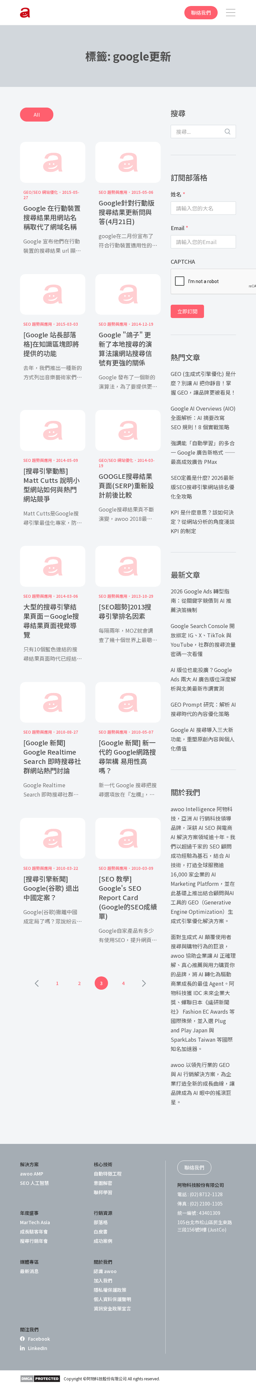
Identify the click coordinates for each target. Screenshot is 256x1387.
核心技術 (103, 1164)
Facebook (39, 1338)
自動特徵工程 (108, 1173)
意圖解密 (103, 1183)
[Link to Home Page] (25, 13)
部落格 (101, 1222)
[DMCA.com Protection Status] (40, 1379)
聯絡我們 (201, 12)
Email (179, 228)
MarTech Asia (35, 1222)
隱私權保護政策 (110, 1289)
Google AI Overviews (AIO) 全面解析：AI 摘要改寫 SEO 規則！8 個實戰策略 (203, 417)
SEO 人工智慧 (34, 1183)
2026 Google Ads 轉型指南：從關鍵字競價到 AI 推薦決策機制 (201, 600)
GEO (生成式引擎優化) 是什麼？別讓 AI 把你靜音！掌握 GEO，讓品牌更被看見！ (203, 383)
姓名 (178, 194)
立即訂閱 (187, 311)
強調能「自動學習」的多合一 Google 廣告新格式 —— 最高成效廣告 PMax (203, 452)
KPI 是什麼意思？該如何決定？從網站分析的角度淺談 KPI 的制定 (203, 521)
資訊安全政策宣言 (112, 1308)
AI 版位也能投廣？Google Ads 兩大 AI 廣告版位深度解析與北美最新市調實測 (203, 679)
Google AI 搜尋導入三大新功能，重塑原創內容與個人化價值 (203, 739)
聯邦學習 (103, 1192)
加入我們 (103, 1280)
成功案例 (103, 1240)
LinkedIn (37, 1348)
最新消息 (29, 1271)
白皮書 (101, 1231)
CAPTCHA (183, 261)
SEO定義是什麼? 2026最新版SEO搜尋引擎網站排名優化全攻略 (202, 487)
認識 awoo (105, 1271)
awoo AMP (31, 1173)
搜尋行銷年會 (34, 1240)
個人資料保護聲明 (112, 1299)
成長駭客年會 (34, 1231)
